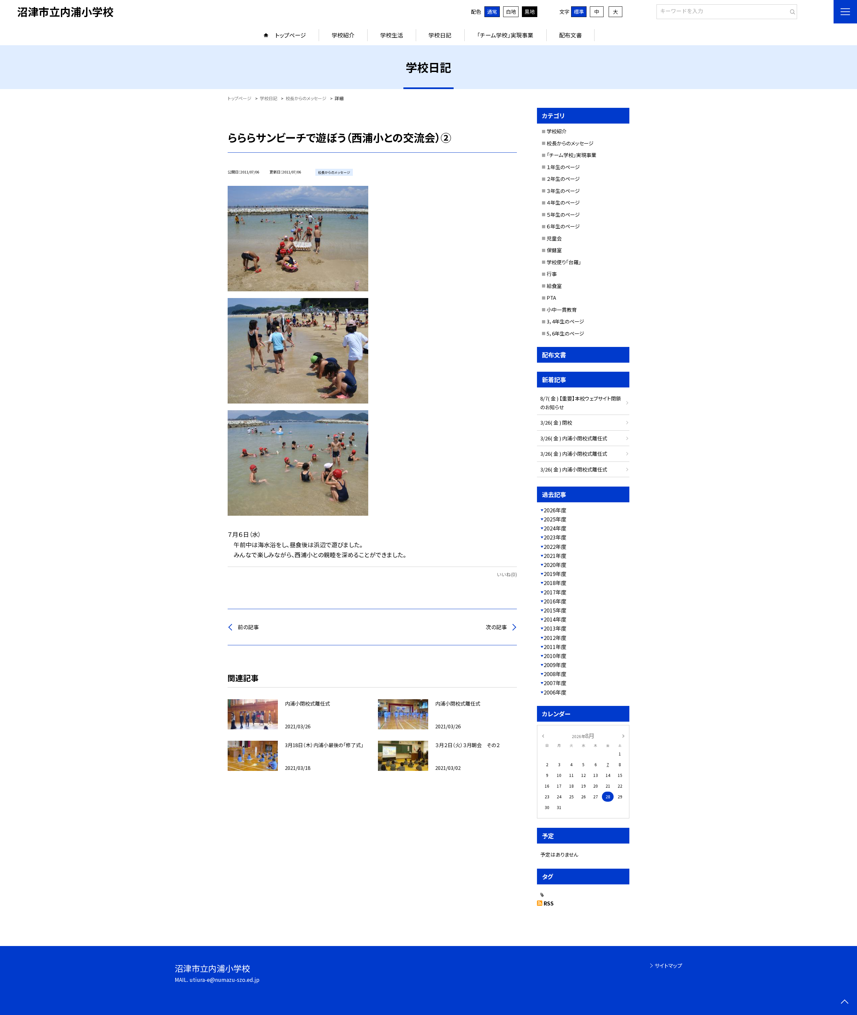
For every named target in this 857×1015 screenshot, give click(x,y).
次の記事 (496, 627)
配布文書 (570, 35)
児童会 (554, 238)
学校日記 (439, 35)
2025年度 (555, 519)
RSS (549, 903)
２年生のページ (563, 178)
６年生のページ (563, 226)
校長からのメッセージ (570, 143)
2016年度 (555, 601)
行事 (552, 273)
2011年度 (555, 647)
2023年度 (555, 537)
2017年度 (555, 592)
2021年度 (555, 556)
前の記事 (248, 627)
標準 (579, 11)
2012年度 (555, 638)
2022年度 (555, 546)
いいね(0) (507, 574)
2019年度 (555, 574)
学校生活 (391, 35)
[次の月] (623, 735)
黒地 (530, 11)
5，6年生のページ (565, 333)
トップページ (290, 35)
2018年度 (555, 583)
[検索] (791, 10)
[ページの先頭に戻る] (844, 1002)
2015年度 (555, 610)
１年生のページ (563, 166)
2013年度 (555, 628)
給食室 (554, 285)
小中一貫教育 (562, 309)
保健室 (554, 249)
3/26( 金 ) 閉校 (556, 422)
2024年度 (555, 528)
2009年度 (555, 665)
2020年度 (555, 565)
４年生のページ (563, 202)
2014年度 (555, 619)
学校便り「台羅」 (564, 262)
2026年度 (555, 510)
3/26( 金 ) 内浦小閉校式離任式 (573, 438)
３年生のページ (563, 190)
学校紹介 (343, 35)
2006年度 (555, 692)
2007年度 (555, 683)
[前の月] (543, 735)
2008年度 (555, 674)
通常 (492, 11)
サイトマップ (668, 965)
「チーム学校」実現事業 (505, 35)
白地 (511, 11)
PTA (551, 297)
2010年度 (555, 656)
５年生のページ (563, 214)
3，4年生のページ (565, 321)
